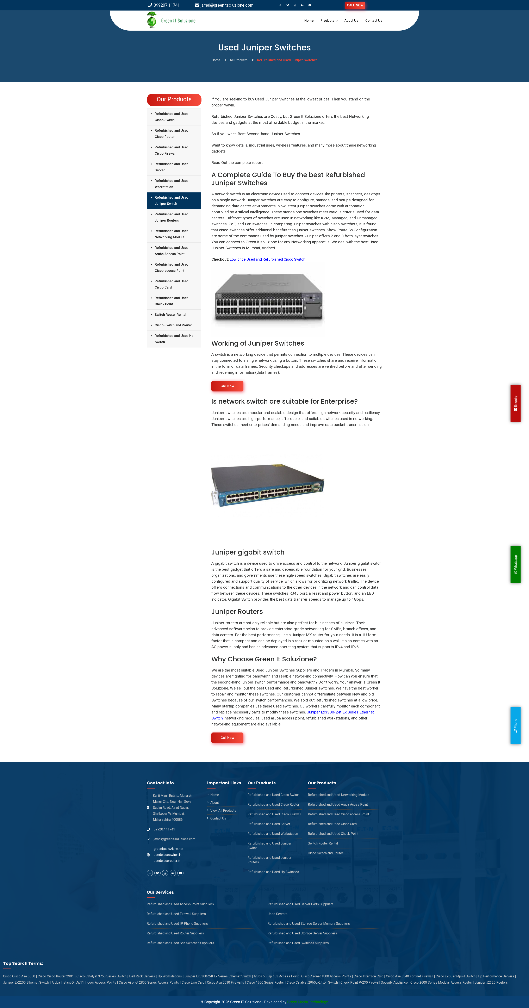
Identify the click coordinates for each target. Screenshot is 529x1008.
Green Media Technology (307, 1002)
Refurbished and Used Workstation (171, 184)
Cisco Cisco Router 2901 (57, 976)
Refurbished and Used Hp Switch (174, 339)
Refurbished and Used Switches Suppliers (298, 943)
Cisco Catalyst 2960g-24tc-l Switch (313, 982)
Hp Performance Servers (497, 976)
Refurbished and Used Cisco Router (171, 134)
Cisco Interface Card (369, 976)
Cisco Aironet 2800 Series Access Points (150, 982)
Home (308, 21)
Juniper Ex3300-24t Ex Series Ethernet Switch (219, 976)
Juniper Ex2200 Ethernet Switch (27, 982)
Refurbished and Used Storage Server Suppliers (302, 933)
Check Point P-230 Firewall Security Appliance (375, 982)
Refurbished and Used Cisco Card (171, 284)
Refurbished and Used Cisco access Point (171, 267)
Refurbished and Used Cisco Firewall (171, 150)
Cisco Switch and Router (173, 325)
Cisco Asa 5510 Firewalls (226, 982)
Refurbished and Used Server (171, 167)
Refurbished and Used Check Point (171, 301)
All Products (239, 60)
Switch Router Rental (170, 315)
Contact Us (373, 21)
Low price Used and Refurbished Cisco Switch (267, 259)
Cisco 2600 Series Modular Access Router (442, 982)
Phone (515, 724)
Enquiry (515, 401)
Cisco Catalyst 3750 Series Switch (102, 976)
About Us (351, 21)
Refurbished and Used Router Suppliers (175, 933)
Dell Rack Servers (143, 976)
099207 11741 (167, 5)
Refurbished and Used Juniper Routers (171, 217)
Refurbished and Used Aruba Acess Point (338, 804)
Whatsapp (515, 563)
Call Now (227, 386)
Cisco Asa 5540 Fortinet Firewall (410, 976)
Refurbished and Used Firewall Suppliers (176, 914)
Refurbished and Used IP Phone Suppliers (177, 924)
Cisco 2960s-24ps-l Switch (456, 976)
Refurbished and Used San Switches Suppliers (180, 943)
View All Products (223, 810)
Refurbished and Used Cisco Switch (171, 117)
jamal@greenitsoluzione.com (227, 5)
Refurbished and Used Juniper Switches (287, 60)
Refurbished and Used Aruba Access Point (171, 251)
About (214, 803)
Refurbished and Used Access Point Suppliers (180, 904)
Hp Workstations (171, 976)
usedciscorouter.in (167, 861)
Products (327, 21)
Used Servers (277, 914)
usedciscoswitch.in (167, 855)
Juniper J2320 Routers (491, 982)
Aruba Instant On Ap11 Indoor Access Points (85, 982)
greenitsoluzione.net (168, 849)
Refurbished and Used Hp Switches (273, 872)
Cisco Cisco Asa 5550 (20, 976)
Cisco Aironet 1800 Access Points (327, 976)
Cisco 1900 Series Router (266, 982)
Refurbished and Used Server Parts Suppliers (301, 904)
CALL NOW (355, 5)
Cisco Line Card (194, 982)
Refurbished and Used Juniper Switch (171, 201)
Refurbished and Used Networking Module (171, 234)
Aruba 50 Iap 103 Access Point (277, 976)
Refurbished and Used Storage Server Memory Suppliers (309, 924)
